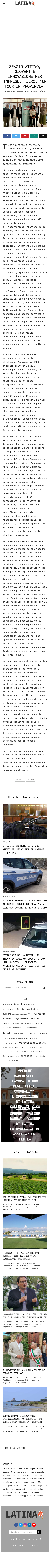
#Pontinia (6, 1043)
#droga (15, 1019)
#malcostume (40, 1033)
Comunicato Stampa (15, 91)
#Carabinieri (9, 1009)
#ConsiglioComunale (19, 1014)
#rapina (5, 1047)
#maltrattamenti (9, 1038)
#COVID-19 (39, 1013)
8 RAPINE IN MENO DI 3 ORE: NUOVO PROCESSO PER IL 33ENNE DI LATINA (23, 849)
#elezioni (24, 1019)
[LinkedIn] (29, 1525)
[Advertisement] (25, 34)
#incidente (17, 1028)
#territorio (39, 1056)
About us (33, 1546)
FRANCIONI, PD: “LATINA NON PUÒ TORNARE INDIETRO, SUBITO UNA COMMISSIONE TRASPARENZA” (21, 1256)
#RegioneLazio (16, 1047)
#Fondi (35, 1018)
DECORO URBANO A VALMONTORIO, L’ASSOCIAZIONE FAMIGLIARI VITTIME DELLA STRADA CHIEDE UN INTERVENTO (22, 1419)
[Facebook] (7, 136)
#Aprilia (19, 1004)
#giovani (19, 780)
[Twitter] (16, 136)
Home (14, 1546)
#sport (13, 1056)
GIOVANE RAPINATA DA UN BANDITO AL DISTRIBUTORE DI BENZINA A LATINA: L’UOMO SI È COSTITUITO (25, 904)
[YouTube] (34, 1525)
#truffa (5, 1060)
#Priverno (14, 1043)
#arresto (30, 1004)
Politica (42, 91)
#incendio (7, 1028)
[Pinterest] (25, 136)
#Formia (7, 1023)
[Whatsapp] (34, 136)
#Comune (7, 1014)
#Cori (30, 1014)
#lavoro (20, 1034)
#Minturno (19, 1038)
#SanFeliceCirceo (9, 1052)
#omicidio (28, 1038)
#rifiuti (28, 1047)
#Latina (30, 780)
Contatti (23, 1546)
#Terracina (25, 1055)
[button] (44, 988)
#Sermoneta (37, 1052)
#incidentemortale (31, 1028)
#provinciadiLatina (32, 1042)
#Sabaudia (40, 1047)
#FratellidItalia (19, 1024)
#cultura (7, 1019)
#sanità (20, 1052)
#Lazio (29, 1033)
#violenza (13, 1060)
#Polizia (37, 1038)
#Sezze (6, 1056)
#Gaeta (38, 1023)
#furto (30, 1024)
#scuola (28, 1052)
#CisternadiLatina (28, 1009)
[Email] (43, 136)
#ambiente (7, 1004)
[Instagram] (25, 1525)
